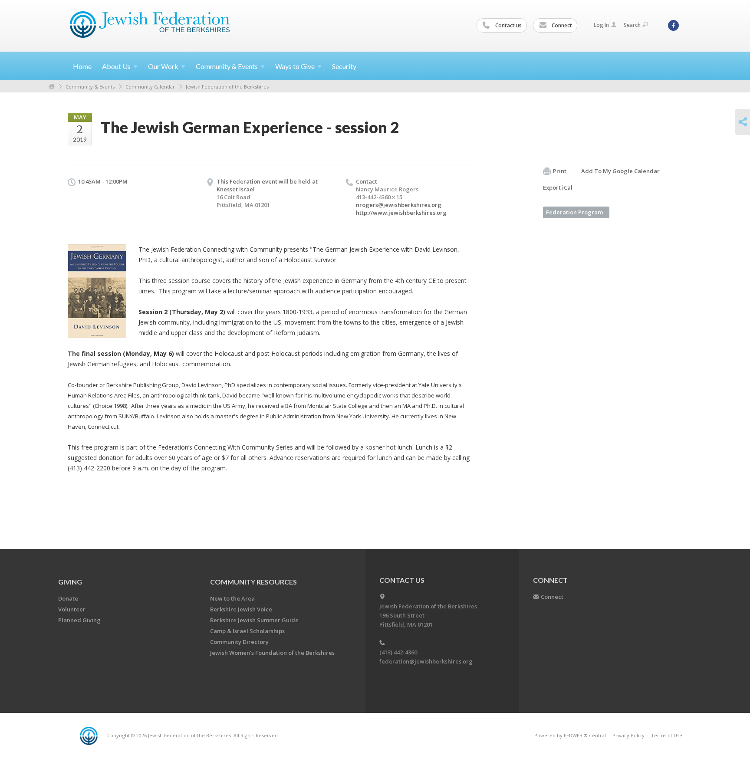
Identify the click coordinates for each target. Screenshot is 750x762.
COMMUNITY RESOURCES (253, 582)
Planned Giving (79, 620)
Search (632, 25)
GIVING (70, 582)
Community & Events (90, 86)
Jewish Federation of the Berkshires (227, 86)
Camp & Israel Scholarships (247, 631)
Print (559, 171)
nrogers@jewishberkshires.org (398, 205)
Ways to (295, 66)
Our (163, 66)
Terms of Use (666, 735)
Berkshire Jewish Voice (241, 609)
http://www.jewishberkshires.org (401, 213)
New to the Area (232, 598)
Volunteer (72, 609)
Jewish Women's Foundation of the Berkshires (272, 653)
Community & (227, 66)
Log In (601, 25)
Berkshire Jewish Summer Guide (254, 620)
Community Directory (239, 642)
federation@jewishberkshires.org (426, 661)
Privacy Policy (628, 735)
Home (82, 66)
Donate (68, 598)
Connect (561, 25)
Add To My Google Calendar (620, 171)
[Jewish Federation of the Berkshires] (150, 24)
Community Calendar (150, 86)
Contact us (508, 25)
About (116, 66)
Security (344, 66)
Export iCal (557, 187)
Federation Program (574, 212)
